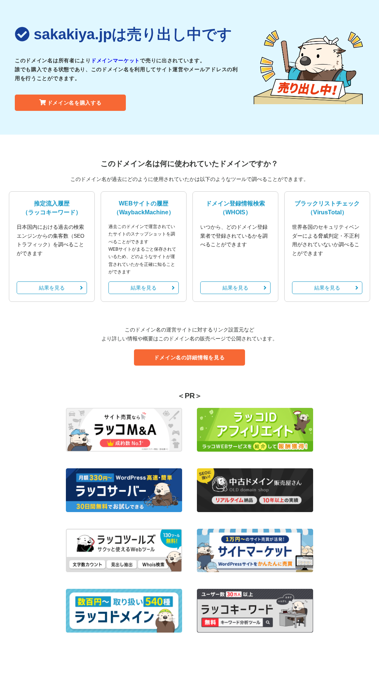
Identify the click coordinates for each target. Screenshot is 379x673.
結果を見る (52, 288)
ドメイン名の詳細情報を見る (189, 357)
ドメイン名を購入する (74, 103)
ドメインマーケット (115, 60)
